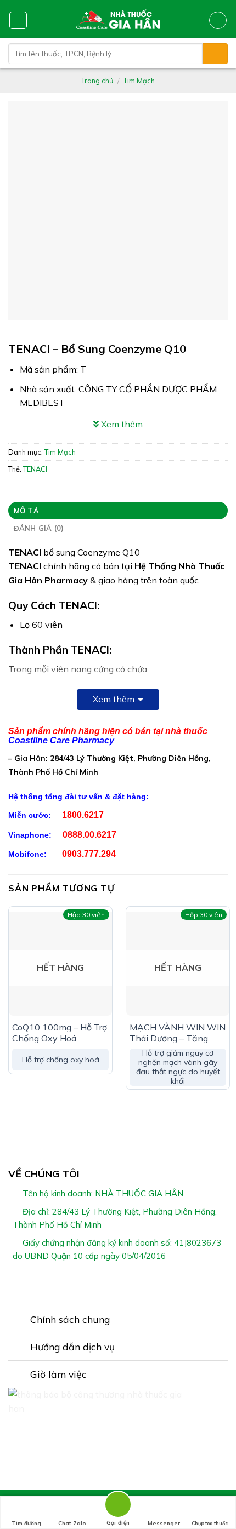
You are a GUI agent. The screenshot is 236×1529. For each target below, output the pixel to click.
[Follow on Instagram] (111, 1281)
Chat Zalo (72, 1523)
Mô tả (26, 510)
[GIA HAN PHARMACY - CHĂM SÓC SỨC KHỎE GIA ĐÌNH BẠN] (118, 19)
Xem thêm (113, 699)
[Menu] (18, 20)
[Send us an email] (138, 1281)
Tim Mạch (139, 80)
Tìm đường (26, 1523)
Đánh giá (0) (39, 528)
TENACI (35, 469)
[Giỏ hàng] (218, 20)
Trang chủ (97, 80)
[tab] (118, 510)
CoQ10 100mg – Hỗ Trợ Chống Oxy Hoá (59, 1033)
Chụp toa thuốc (210, 1523)
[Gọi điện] (118, 1506)
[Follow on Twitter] (124, 1281)
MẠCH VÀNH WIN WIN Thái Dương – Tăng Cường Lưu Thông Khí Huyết (178, 1033)
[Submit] (215, 53)
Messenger (164, 1523)
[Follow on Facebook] (97, 1281)
